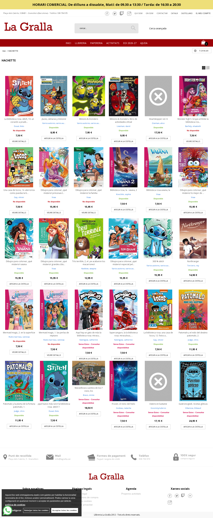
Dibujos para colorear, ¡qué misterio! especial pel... (123, 263)
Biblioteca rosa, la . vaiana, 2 (123, 190)
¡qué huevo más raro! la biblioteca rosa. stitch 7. (54, 405)
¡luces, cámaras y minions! (54, 119)
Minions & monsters (88, 119)
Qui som (138, 13)
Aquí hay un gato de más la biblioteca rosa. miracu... (88, 334)
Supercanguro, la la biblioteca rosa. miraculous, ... (123, 334)
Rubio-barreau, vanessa (19, 337)
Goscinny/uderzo (158, 408)
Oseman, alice (158, 123)
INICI (68, 43)
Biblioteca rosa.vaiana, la (158, 190)
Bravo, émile (88, 395)
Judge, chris (193, 340)
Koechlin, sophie (123, 194)
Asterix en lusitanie (158, 403)
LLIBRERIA (80, 43)
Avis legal (82, 493)
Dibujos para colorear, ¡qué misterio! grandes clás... (54, 263)
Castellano (187, 13)
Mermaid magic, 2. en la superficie (19, 332)
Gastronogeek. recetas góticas (193, 403)
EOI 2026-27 (129, 43)
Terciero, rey (193, 265)
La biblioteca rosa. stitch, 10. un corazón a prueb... (19, 120)
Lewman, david (123, 126)
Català (174, 13)
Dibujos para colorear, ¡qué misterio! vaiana (19, 263)
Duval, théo (19, 126)
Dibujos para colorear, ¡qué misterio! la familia (89, 191)
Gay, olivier (19, 197)
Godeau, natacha (123, 408)
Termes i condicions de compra (82, 497)
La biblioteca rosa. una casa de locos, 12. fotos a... (158, 334)
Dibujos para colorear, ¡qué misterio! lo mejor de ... (193, 191)
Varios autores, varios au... (54, 123)
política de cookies (15, 504)
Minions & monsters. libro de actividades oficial (123, 120)
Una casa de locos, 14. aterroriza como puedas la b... (19, 191)
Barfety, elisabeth (193, 126)
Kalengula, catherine (89, 340)
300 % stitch (158, 261)
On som (149, 13)
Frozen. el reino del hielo (123, 403)
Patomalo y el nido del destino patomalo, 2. (193, 334)
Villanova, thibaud (193, 408)
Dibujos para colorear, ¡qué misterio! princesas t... (54, 191)
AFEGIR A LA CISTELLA (53, 138)
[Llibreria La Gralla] (28, 35)
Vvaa (54, 197)
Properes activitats (131, 493)
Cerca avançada (157, 28)
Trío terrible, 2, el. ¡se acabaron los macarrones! (88, 263)
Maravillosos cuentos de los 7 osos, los (89, 389)
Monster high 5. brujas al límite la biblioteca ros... (193, 120)
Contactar (162, 13)
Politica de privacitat (82, 504)
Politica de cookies (82, 501)
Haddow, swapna (88, 268)
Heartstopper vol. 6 (158, 119)
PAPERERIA (96, 43)
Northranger (193, 261)
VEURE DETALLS (19, 141)
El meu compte (203, 13)
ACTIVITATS (112, 43)
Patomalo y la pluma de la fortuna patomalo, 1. (19, 405)
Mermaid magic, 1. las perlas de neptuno (54, 334)
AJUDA (143, 43)
